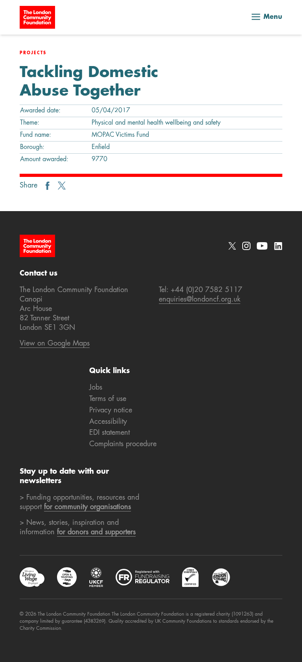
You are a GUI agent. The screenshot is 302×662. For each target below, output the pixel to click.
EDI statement (109, 432)
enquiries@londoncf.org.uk (199, 299)
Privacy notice (110, 410)
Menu (272, 17)
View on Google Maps (55, 343)
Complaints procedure (123, 444)
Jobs (95, 387)
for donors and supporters (96, 532)
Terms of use (107, 399)
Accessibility (108, 421)
